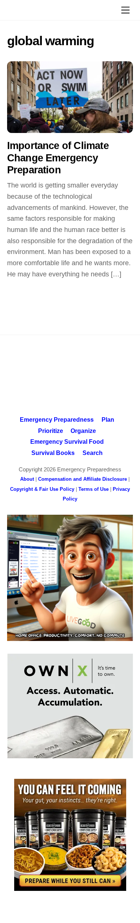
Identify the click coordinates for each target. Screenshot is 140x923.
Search (93, 452)
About (27, 479)
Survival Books (53, 452)
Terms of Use (93, 489)
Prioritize (50, 430)
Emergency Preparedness (57, 419)
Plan (108, 419)
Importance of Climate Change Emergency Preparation (58, 158)
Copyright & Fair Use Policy (42, 489)
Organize (83, 430)
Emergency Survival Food (67, 441)
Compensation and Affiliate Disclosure (82, 479)
